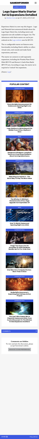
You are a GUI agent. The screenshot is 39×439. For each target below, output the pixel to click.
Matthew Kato (10, 18)
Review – (19, 271)
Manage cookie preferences (19, 349)
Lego (9, 72)
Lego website (16, 40)
